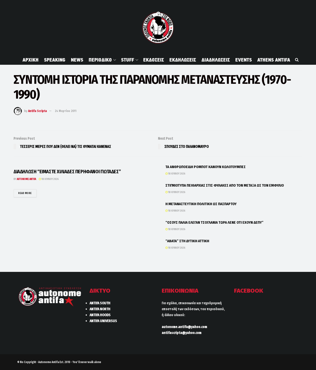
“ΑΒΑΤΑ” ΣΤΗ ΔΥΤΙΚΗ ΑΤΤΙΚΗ (187, 241)
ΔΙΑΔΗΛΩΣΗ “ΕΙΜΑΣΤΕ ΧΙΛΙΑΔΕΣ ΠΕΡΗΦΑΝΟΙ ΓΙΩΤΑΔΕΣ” (67, 171)
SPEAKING (54, 60)
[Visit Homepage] (158, 27)
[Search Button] (297, 60)
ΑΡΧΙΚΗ (30, 60)
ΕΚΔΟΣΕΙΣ (153, 60)
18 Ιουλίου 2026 (50, 179)
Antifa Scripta (37, 111)
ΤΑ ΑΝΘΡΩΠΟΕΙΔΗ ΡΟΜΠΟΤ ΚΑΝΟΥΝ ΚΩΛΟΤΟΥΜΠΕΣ (205, 167)
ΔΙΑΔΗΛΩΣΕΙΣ (215, 60)
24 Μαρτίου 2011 (66, 111)
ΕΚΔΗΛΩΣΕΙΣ (182, 60)
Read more (27, 193)
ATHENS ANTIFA (273, 60)
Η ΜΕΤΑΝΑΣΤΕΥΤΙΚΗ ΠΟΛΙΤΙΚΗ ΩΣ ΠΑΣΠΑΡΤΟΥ (201, 204)
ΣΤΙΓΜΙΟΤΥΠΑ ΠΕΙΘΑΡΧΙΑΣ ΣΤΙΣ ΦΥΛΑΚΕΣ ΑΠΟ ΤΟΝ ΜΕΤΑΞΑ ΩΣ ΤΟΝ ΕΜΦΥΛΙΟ (224, 185)
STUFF (127, 60)
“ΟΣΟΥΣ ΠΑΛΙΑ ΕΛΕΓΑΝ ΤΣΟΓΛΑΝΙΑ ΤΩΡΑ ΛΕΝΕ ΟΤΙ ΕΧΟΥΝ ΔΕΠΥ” (214, 222)
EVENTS (243, 60)
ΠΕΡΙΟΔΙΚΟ (100, 60)
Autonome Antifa (26, 179)
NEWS (77, 60)
